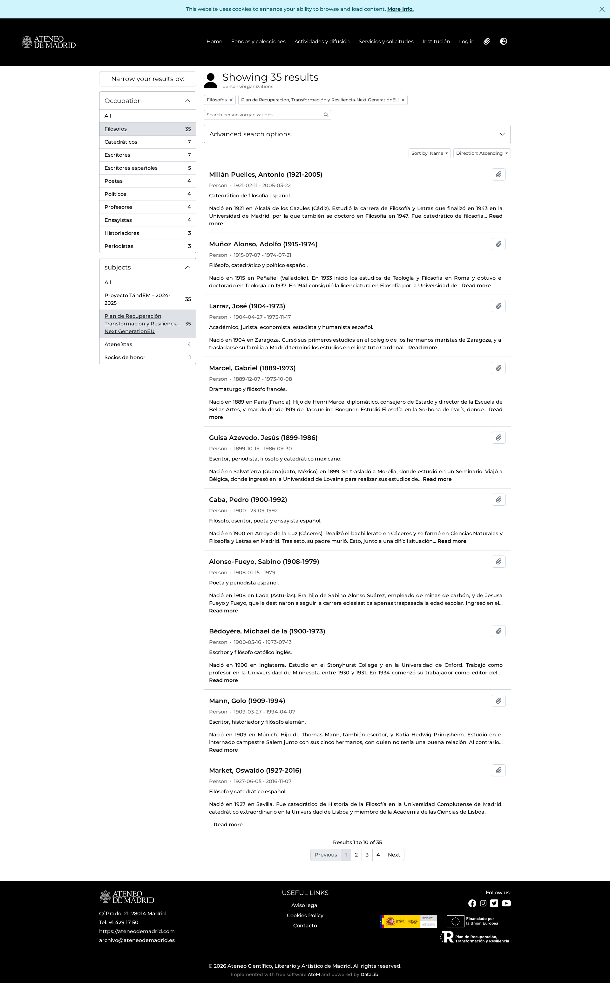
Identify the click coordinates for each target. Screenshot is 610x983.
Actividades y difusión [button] (322, 41)
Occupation (123, 101)
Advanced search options (250, 134)
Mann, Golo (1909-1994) (247, 701)
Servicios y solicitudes (386, 41)
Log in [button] (467, 41)
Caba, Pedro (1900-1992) (248, 499)
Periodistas (147, 248)
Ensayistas (147, 222)
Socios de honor (147, 359)
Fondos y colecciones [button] (258, 41)
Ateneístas (147, 346)
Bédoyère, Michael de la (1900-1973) (267, 631)
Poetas (147, 183)
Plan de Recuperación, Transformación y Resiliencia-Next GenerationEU (147, 323)
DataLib (369, 974)
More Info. (400, 9)
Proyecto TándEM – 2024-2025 (147, 299)
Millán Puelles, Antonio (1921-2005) (265, 174)
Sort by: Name (427, 153)
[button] (486, 41)
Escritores (147, 157)
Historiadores (147, 235)
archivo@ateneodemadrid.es (137, 940)
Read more (476, 286)
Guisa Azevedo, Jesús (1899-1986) (263, 437)
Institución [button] (436, 41)
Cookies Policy (305, 915)
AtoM (314, 974)
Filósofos (147, 131)
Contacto (305, 926)
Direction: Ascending (480, 153)
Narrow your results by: (147, 79)
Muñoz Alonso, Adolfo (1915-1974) (263, 244)
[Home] (48, 41)
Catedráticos (147, 144)
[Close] (602, 9)
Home (214, 41)
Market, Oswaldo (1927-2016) (255, 770)
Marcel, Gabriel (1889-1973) (252, 368)
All (108, 116)
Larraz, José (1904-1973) (247, 306)
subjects (118, 267)
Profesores (147, 209)
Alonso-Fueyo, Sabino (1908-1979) (264, 561)
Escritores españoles (147, 170)
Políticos (147, 196)
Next (394, 855)
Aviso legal (305, 905)
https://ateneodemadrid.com (137, 931)
